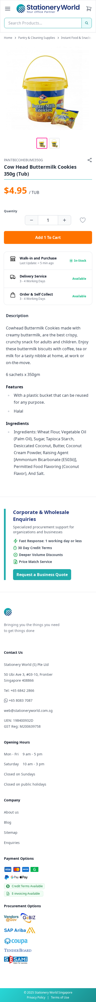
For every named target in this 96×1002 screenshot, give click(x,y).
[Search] (86, 23)
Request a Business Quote (42, 574)
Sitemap (10, 832)
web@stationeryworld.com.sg (28, 710)
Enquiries (12, 842)
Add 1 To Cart (48, 237)
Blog (7, 822)
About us (11, 812)
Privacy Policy (36, 997)
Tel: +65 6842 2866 (19, 690)
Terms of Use (60, 997)
